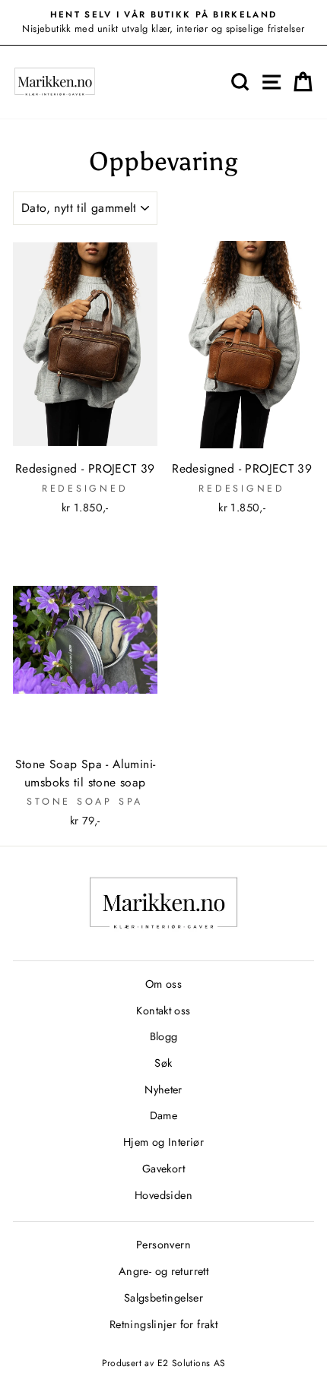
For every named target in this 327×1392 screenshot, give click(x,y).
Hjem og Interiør (163, 1142)
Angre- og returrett (163, 1271)
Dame (164, 1115)
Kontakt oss (163, 1010)
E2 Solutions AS (191, 1363)
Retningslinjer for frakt (163, 1324)
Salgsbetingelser (163, 1297)
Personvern (163, 1244)
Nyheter (163, 1089)
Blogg (164, 1036)
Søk (163, 1063)
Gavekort (163, 1168)
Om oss (163, 984)
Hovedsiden (163, 1195)
